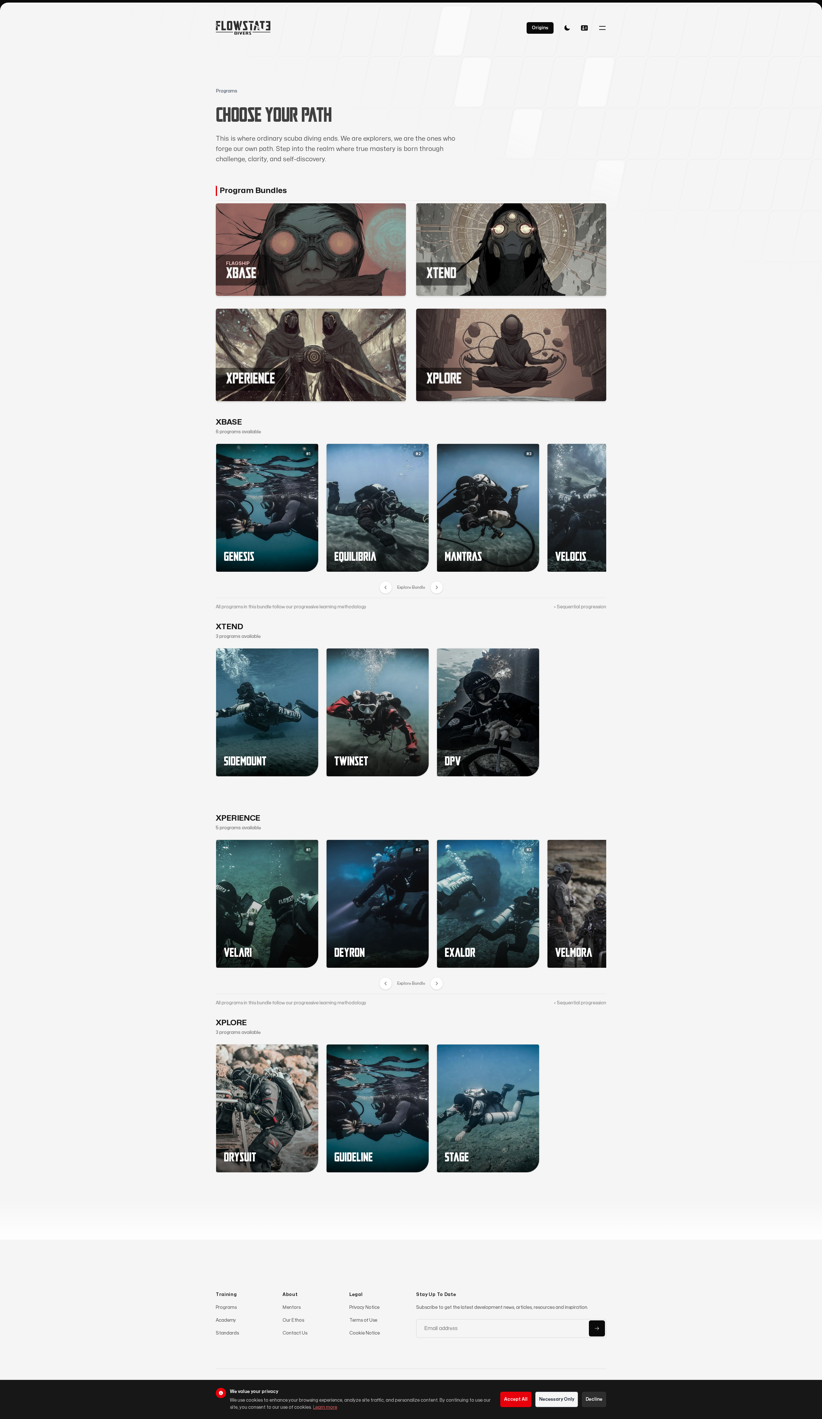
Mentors (292, 1307)
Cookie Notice (364, 1333)
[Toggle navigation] (602, 28)
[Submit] (597, 1328)
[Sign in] (584, 28)
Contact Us (295, 1333)
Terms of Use (363, 1320)
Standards (227, 1333)
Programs (226, 1307)
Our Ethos (293, 1320)
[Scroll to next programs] (436, 587)
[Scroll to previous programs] (385, 587)
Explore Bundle (411, 587)
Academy (226, 1320)
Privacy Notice (364, 1307)
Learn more (325, 1407)
